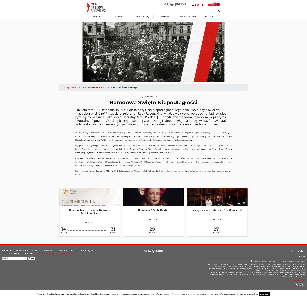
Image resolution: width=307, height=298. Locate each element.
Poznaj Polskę (142, 17)
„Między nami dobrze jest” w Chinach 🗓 (217, 210)
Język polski (164, 17)
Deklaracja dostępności (70, 253)
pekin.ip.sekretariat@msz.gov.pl (46, 253)
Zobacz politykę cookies (247, 294)
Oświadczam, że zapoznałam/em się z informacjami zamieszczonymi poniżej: (278, 261)
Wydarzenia (120, 17)
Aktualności (98, 17)
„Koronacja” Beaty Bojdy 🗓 (153, 210)
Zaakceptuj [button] (264, 294)
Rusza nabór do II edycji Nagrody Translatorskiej (89, 212)
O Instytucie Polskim (187, 17)
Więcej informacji (299, 280)
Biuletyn (209, 17)
